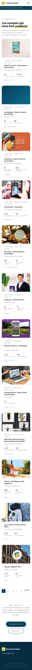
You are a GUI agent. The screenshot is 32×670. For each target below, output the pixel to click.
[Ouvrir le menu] (28, 3)
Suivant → (27, 591)
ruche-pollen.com (8, 653)
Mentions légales (8, 666)
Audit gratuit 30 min (16, 624)
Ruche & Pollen (12, 3)
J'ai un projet (16, 631)
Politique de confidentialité (21, 666)
